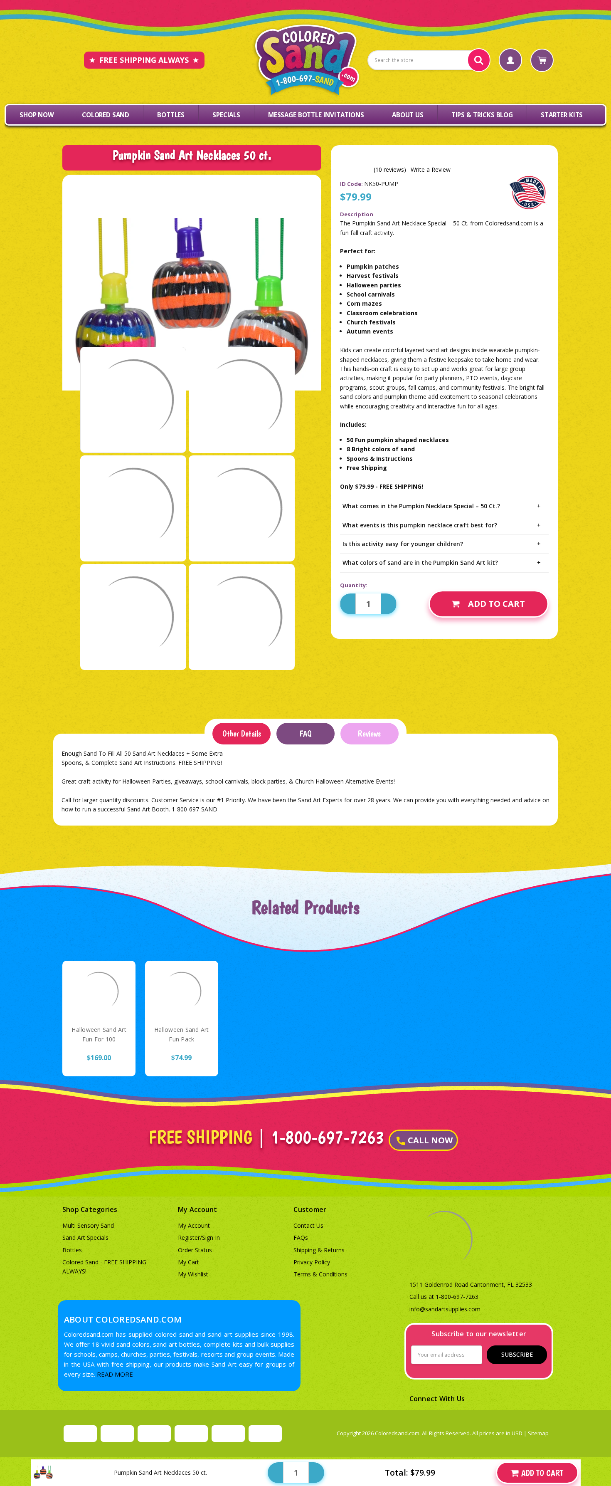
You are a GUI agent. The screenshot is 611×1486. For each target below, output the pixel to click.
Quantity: (353, 585)
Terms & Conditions (320, 1274)
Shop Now (37, 115)
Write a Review (431, 169)
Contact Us (308, 1225)
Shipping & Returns (319, 1250)
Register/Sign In (199, 1237)
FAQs (300, 1237)
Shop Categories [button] (90, 1209)
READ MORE (115, 1374)
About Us (408, 115)
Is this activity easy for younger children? (441, 544)
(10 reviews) (390, 169)
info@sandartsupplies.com (444, 1309)
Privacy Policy (311, 1262)
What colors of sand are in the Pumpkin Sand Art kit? (441, 562)
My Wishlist (193, 1274)
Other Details (241, 734)
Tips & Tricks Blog (482, 115)
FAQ (305, 734)
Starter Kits (562, 115)
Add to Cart (496, 603)
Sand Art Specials (85, 1237)
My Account (194, 1225)
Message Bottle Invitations (316, 115)
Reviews (369, 734)
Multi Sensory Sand (88, 1225)
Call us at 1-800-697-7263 (443, 1297)
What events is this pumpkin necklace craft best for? (441, 525)
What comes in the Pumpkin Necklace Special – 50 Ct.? (441, 506)
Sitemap (538, 1433)
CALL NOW (430, 1140)
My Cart (188, 1262)
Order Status (195, 1250)
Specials (226, 115)
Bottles (171, 115)
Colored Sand (105, 115)
